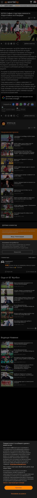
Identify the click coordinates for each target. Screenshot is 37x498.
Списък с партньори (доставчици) (13, 482)
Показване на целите (18, 493)
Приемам (18, 488)
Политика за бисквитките (18, 464)
